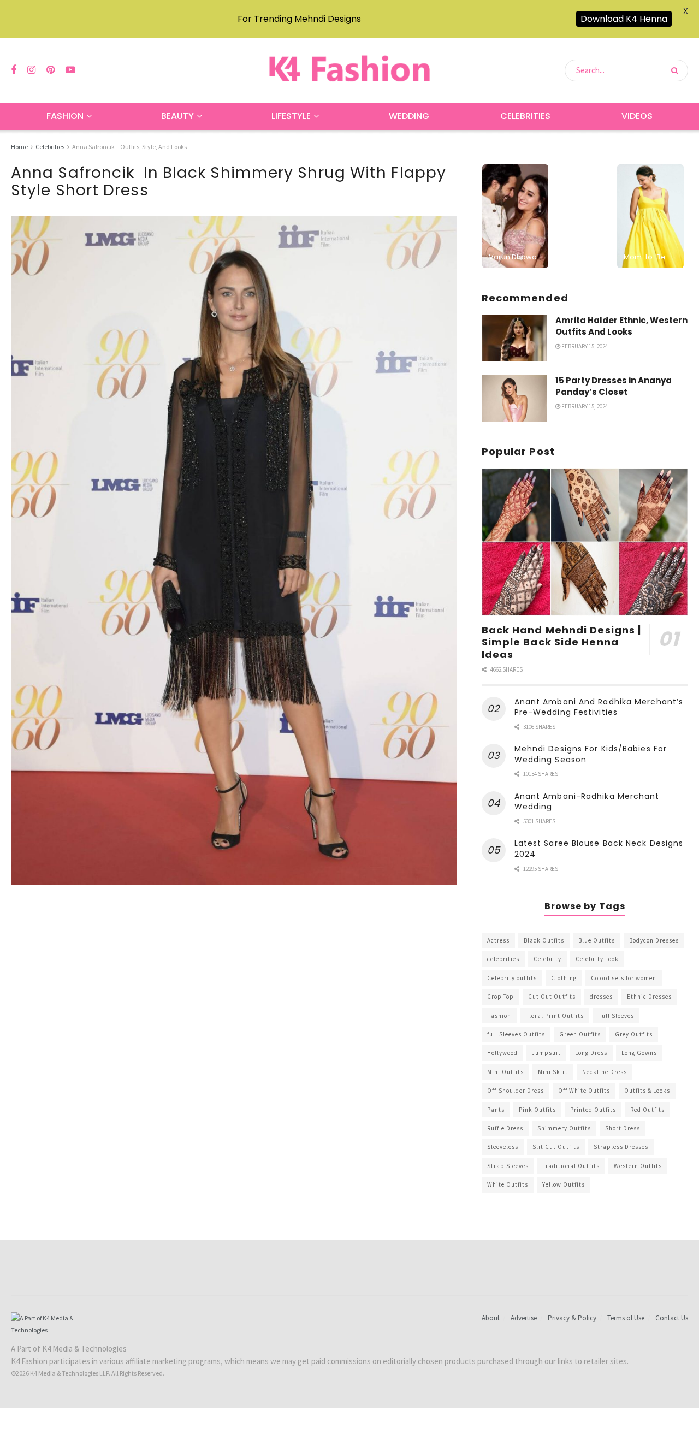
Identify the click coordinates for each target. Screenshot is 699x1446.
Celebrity (547, 959)
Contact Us (671, 1318)
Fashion (65, 116)
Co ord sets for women (623, 978)
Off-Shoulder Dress (515, 1090)
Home (19, 147)
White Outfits (507, 1184)
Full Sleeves (616, 1016)
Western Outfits (638, 1166)
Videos (637, 116)
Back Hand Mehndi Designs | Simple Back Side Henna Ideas (562, 642)
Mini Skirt (553, 1072)
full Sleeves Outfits (516, 1034)
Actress (498, 940)
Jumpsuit (546, 1053)
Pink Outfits (537, 1109)
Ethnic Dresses (649, 996)
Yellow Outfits (563, 1184)
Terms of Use (625, 1318)
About (491, 1318)
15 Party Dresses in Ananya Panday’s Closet (613, 386)
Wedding (409, 116)
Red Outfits (647, 1109)
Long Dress (591, 1053)
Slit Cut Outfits (555, 1147)
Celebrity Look (597, 959)
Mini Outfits (505, 1072)
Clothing (564, 978)
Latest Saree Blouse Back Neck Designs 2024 (599, 849)
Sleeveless (502, 1147)
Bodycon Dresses (654, 940)
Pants (496, 1109)
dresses (601, 996)
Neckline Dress (604, 1072)
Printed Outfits (593, 1109)
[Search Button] (677, 70)
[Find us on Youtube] (70, 70)
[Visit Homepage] (349, 70)
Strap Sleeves (508, 1166)
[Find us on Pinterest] (50, 70)
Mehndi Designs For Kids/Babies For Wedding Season (590, 754)
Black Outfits (544, 940)
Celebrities (525, 116)
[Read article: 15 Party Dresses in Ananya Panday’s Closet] (514, 398)
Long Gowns (639, 1053)
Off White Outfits (584, 1090)
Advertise (524, 1318)
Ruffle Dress (505, 1128)
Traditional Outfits (571, 1166)
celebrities (503, 959)
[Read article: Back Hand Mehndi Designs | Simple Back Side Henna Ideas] (585, 542)
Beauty (177, 116)
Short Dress (622, 1128)
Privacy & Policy (572, 1318)
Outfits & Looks (647, 1090)
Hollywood (502, 1053)
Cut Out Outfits (552, 996)
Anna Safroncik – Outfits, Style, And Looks (129, 147)
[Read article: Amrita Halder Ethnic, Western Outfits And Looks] (514, 338)
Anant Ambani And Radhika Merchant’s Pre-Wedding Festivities (599, 707)
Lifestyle (291, 116)
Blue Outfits (596, 940)
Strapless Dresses (621, 1147)
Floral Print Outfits (554, 1016)
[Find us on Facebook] (13, 70)
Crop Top (500, 996)
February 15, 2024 (584, 346)
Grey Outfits (634, 1034)
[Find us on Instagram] (31, 70)
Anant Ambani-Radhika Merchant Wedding (587, 802)
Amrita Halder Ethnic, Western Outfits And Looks (621, 326)
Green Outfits (580, 1034)
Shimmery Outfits (564, 1128)
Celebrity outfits (512, 978)
